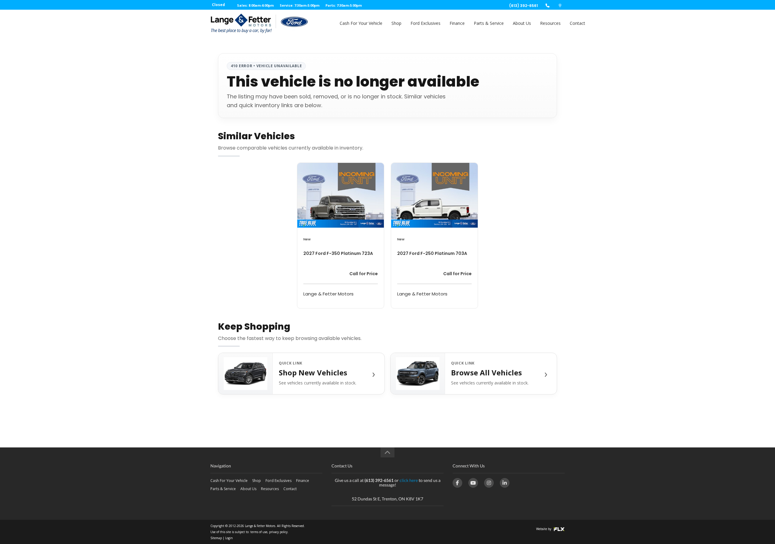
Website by (544, 529)
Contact (577, 23)
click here (409, 480)
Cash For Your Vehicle (361, 23)
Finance (457, 23)
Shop (396, 23)
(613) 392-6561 (523, 5)
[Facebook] (457, 483)
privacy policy (278, 532)
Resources (550, 23)
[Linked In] (505, 483)
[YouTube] (473, 483)
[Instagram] (489, 483)
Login (229, 538)
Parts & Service (489, 23)
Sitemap (216, 538)
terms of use (258, 532)
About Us (522, 23)
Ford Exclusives (425, 23)
